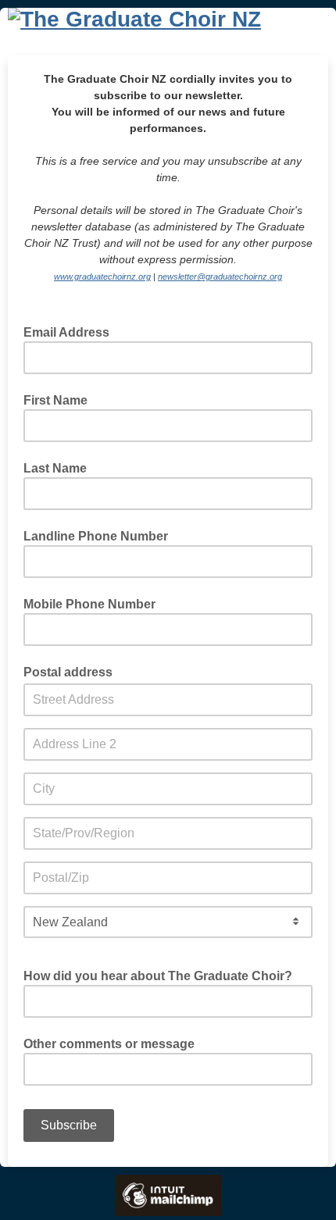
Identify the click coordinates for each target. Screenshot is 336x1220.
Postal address (68, 672)
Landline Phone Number (95, 536)
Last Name (55, 468)
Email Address (71, 332)
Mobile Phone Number (89, 604)
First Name (55, 400)
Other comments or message (109, 1044)
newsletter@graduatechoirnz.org (220, 276)
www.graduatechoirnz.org (102, 276)
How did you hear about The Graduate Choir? (157, 976)
